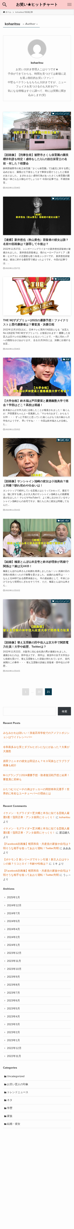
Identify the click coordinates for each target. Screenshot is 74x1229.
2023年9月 (13, 976)
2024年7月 (13, 913)
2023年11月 (14, 960)
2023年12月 (14, 952)
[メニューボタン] (69, 4)
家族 (9, 1115)
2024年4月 (13, 929)
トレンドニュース (17, 1092)
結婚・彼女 (13, 1123)
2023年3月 (13, 1024)
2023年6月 (13, 1000)
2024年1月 (13, 944)
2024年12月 (14, 905)
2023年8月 (13, 984)
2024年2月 (13, 937)
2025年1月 (13, 897)
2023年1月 (13, 1040)
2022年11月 (14, 1056)
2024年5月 (13, 921)
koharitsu (64, 817)
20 (39, 691)
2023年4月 (13, 1016)
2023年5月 (13, 1008)
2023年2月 (13, 1032)
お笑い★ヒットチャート (37, 4)
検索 (64, 711)
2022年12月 (14, 1048)
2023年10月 (14, 968)
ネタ (9, 1099)
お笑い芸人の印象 (17, 1084)
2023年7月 (13, 992)
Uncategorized (15, 1076)
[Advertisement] (37, 1170)
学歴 (9, 1107)
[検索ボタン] (4, 4)
